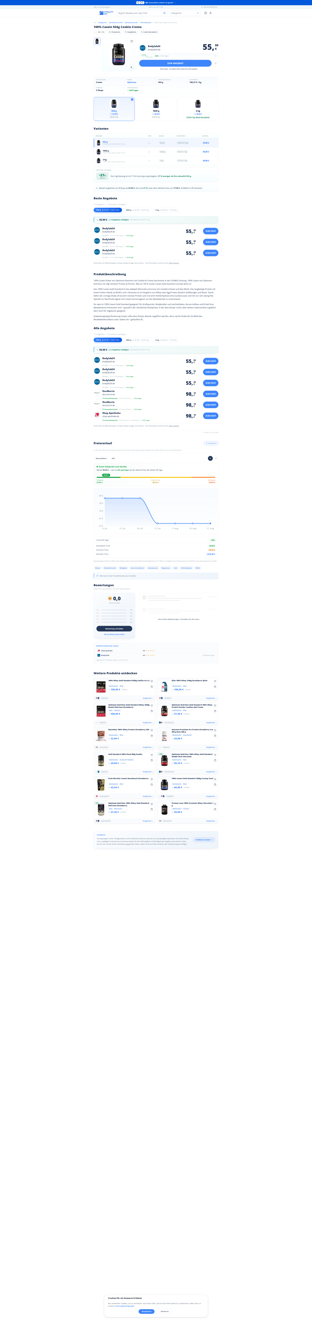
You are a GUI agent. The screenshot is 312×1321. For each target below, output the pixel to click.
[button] (97, 41)
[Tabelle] (216, 458)
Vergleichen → (148, 698)
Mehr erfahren (174, 263)
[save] (131, 41)
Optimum (131, 82)
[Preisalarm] (215, 63)
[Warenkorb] (205, 13)
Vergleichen (131, 32)
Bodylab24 (154, 46)
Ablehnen (165, 1311)
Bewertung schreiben (114, 629)
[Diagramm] (210, 458)
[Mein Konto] (210, 13)
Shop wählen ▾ (101, 458)
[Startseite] (95, 22)
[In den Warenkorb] (152, 686)
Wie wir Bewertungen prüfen (114, 634)
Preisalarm (116, 32)
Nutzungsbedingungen (124, 1306)
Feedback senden (203, 840)
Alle (113, 458)
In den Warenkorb (150, 32)
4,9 (99, 32)
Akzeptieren (146, 1311)
